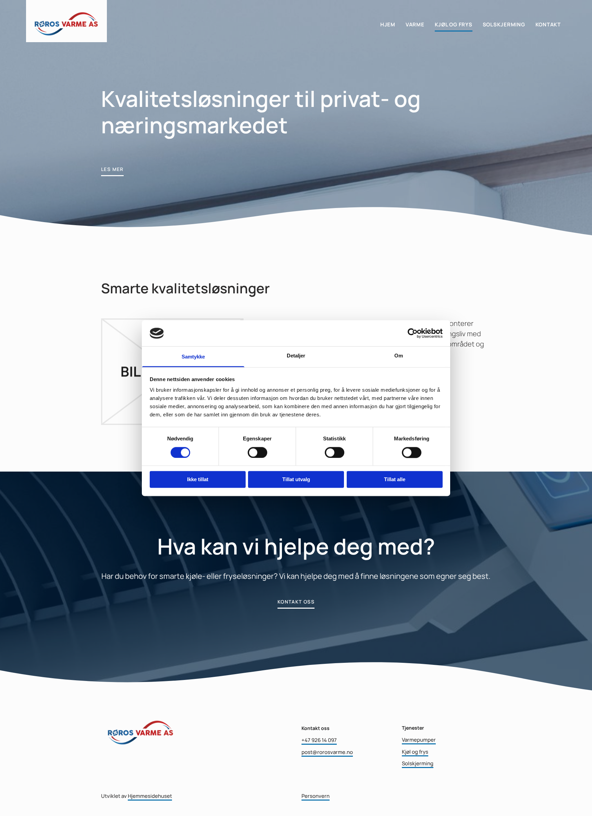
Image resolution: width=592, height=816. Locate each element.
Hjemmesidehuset (150, 796)
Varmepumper (419, 739)
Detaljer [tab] (296, 356)
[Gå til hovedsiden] (66, 21)
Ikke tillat (197, 480)
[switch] (257, 452)
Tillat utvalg (296, 480)
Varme (415, 24)
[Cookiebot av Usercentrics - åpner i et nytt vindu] (413, 333)
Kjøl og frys (453, 24)
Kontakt (548, 24)
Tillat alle (394, 480)
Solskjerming (504, 24)
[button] (112, 168)
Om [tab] (398, 356)
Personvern (315, 796)
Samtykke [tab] (193, 357)
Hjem (387, 24)
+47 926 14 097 (319, 740)
